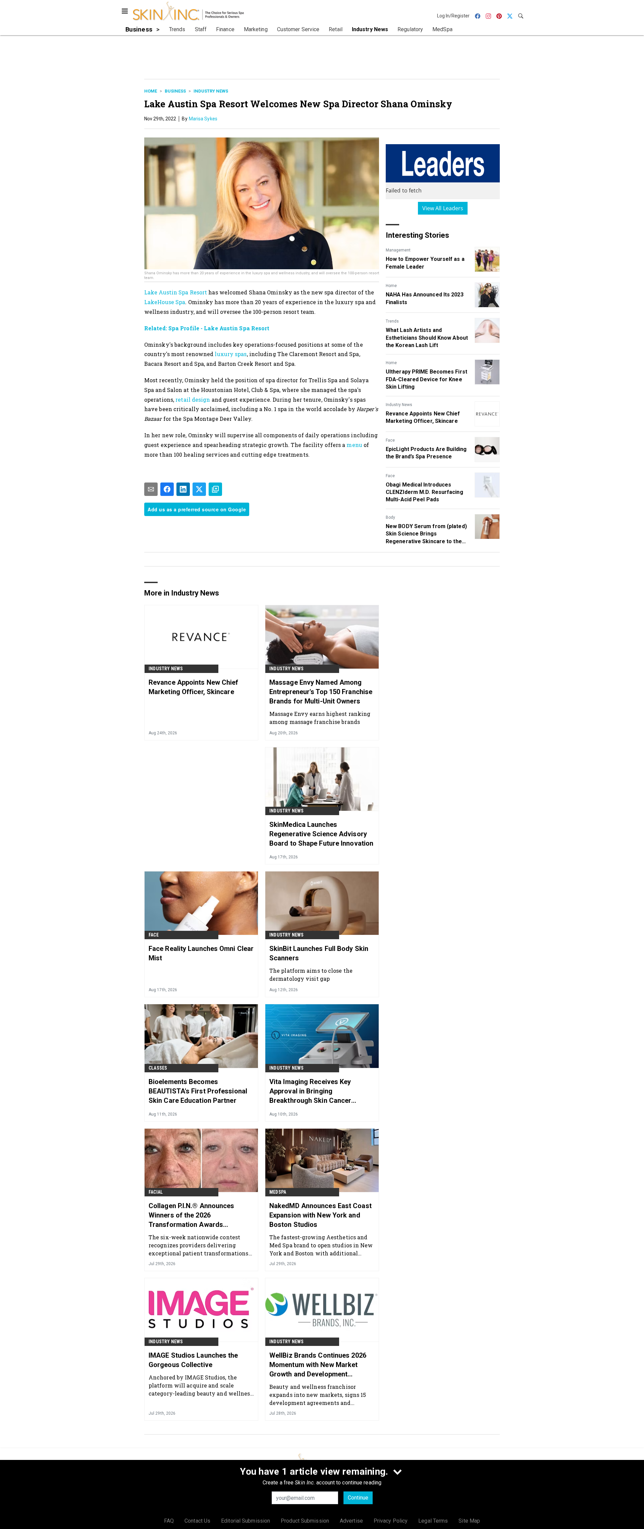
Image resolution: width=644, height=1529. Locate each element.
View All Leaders (443, 208)
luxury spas (231, 353)
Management (398, 250)
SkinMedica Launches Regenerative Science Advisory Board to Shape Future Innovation (321, 833)
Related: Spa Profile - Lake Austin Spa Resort (207, 328)
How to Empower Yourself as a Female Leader (425, 263)
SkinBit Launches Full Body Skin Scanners (318, 953)
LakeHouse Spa (164, 301)
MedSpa (277, 1192)
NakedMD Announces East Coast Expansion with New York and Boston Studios (320, 1215)
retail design (192, 399)
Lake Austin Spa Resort (175, 292)
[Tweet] (199, 489)
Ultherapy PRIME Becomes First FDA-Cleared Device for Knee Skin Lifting (426, 379)
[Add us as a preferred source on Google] (215, 489)
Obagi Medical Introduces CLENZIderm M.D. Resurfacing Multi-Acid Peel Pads (424, 492)
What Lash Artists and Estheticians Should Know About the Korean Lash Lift (427, 337)
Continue (358, 1497)
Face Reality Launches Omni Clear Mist (201, 953)
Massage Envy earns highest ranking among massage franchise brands (319, 717)
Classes (158, 1068)
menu (355, 444)
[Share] (167, 489)
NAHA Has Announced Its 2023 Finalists (425, 298)
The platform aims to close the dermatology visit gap (311, 974)
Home (150, 91)
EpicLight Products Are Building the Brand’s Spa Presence (426, 453)
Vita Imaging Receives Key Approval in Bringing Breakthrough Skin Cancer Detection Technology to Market (319, 1091)
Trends (392, 321)
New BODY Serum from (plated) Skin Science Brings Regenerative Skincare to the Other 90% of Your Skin (426, 534)
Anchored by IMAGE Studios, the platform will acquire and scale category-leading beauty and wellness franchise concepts (201, 1385)
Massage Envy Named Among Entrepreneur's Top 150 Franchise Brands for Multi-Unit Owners (320, 691)
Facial (156, 1192)
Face (390, 440)
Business (175, 91)
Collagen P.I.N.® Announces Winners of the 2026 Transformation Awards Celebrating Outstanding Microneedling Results (191, 1215)
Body (390, 517)
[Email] (151, 489)
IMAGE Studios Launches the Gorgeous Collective (193, 1360)
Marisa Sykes (203, 118)
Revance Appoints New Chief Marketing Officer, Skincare (423, 417)
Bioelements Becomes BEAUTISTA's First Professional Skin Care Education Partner (198, 1091)
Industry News (211, 91)
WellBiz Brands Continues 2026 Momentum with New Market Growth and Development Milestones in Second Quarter (317, 1365)
